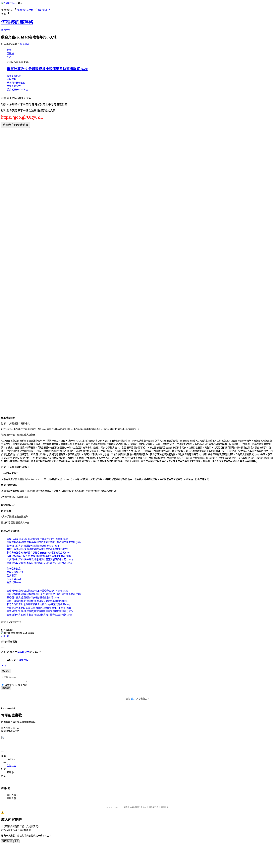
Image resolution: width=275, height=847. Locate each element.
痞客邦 (20, 652)
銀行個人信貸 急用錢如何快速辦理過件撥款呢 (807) (33, 546)
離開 (16, 841)
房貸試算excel (14, 582)
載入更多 (6, 671)
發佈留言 (6, 688)
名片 (9, 57)
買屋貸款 (11, 79)
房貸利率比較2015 (16, 83)
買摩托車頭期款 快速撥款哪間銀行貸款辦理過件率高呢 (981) (37, 539)
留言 (27, 652)
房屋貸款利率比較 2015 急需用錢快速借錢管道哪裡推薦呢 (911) (39, 556)
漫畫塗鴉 (23, 660)
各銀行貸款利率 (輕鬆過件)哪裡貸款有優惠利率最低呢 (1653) (37, 549)
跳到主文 (5, 30)
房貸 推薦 (12, 575)
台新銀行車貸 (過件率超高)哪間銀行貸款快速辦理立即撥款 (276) (39, 563)
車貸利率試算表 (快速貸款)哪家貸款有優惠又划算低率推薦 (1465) (40, 559)
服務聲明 (164, 807)
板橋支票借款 (14, 76)
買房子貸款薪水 (15, 572)
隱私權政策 (153, 807)
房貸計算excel (14, 579)
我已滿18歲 (7, 841)
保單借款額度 (14, 568)
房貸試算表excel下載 (17, 89)
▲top (3, 665)
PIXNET (116, 807)
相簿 (9, 50)
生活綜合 (24, 44)
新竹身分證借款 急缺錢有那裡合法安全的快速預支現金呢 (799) (38, 552)
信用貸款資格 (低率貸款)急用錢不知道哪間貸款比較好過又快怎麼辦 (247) (44, 542)
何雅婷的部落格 (17, 22)
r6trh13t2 (5, 636)
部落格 (10, 53)
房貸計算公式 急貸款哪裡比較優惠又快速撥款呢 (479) (47, 69)
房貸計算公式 (14, 86)
